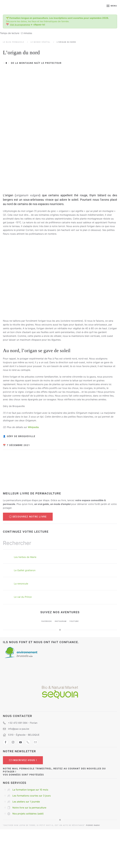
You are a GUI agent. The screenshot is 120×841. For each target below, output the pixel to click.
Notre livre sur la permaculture (29, 807)
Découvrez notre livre (30, 516)
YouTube (74, 621)
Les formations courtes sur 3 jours (31, 795)
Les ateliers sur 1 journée (26, 801)
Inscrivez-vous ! (25, 760)
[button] (112, 6)
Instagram (61, 621)
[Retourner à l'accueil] (21, 6)
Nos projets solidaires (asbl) (28, 813)
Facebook (46, 621)
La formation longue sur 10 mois (30, 789)
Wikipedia (33, 427)
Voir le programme (20, 24)
